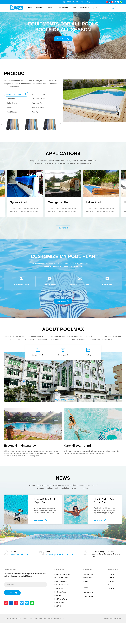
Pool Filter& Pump (60, 599)
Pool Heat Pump (60, 592)
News (74, 8)
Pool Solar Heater (60, 581)
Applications (63, 8)
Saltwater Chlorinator (61, 585)
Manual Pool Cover (61, 578)
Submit (10, 593)
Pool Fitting (58, 606)
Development (63, 355)
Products (39, 8)
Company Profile (38, 355)
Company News (88, 592)
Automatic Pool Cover (62, 574)
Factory (88, 355)
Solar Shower (59, 588)
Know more (61, 228)
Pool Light (58, 595)
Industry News (88, 596)
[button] (62, 57)
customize (61, 301)
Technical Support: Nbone (113, 618)
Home (30, 8)
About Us (50, 8)
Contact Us (84, 8)
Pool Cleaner (59, 602)
